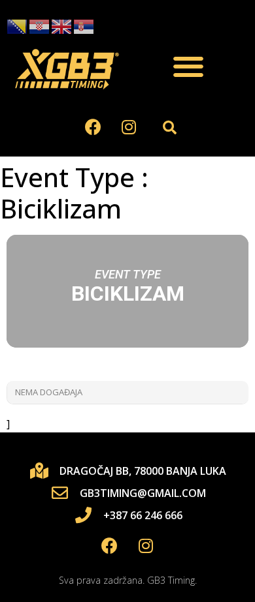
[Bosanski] (18, 26)
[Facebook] (92, 127)
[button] (188, 66)
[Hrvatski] (40, 26)
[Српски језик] (84, 26)
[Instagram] (128, 127)
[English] (62, 26)
